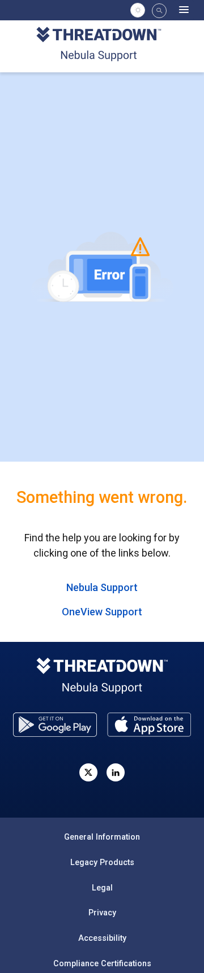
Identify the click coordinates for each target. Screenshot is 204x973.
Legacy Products (102, 862)
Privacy (102, 912)
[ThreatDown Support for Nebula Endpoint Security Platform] (102, 45)
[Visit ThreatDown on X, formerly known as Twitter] (88, 772)
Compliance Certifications (102, 963)
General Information (102, 836)
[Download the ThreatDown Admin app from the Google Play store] (55, 725)
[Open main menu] (183, 10)
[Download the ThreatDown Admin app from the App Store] (149, 725)
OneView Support (102, 612)
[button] (159, 10)
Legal (102, 887)
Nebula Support (102, 587)
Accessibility (102, 937)
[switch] (137, 10)
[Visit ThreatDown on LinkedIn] (116, 772)
